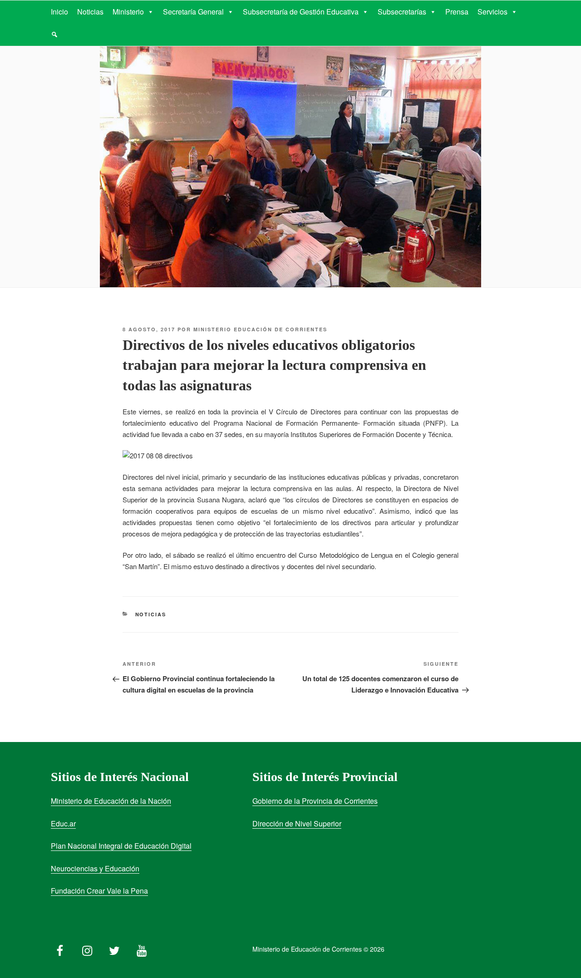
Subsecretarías (402, 11)
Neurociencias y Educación (95, 868)
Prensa (456, 11)
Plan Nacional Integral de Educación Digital (121, 845)
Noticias (90, 11)
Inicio (59, 11)
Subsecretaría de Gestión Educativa (301, 11)
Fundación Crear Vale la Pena (99, 890)
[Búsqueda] (54, 34)
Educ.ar (63, 823)
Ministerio (128, 11)
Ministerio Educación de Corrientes (260, 329)
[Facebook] (60, 948)
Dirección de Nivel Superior (296, 823)
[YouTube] (142, 948)
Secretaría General (193, 11)
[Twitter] (114, 948)
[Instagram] (87, 948)
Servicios (492, 11)
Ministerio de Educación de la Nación (111, 801)
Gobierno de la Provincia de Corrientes (315, 801)
